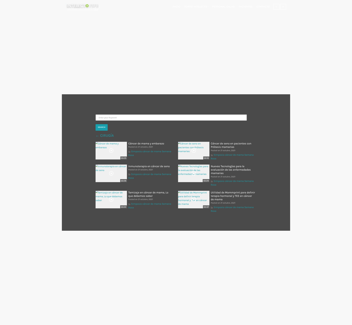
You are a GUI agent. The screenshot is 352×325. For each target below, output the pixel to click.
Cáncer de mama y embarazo (146, 143)
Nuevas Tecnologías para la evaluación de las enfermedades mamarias (231, 170)
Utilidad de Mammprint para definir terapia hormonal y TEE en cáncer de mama (233, 196)
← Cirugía (105, 135)
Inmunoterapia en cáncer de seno (149, 166)
